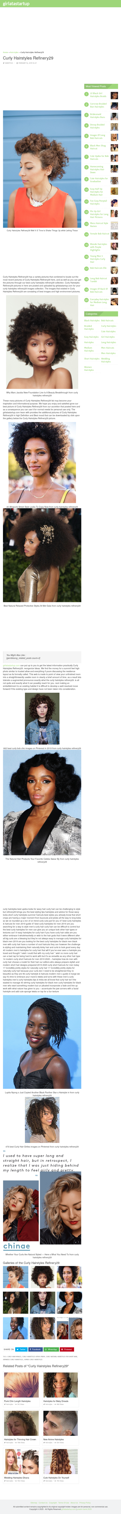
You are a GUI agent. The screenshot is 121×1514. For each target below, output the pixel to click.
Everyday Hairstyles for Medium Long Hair (99, 302)
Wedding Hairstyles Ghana (16, 1477)
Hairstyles (9, 63)
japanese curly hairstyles (13, 1360)
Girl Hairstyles (108, 337)
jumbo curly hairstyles (33, 1360)
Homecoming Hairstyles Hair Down (97, 169)
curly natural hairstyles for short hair (61, 1357)
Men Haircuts (107, 348)
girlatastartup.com (11, 665)
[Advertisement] (60, 30)
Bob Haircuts (107, 320)
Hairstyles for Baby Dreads (55, 1401)
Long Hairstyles (108, 342)
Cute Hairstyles (108, 331)
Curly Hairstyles (108, 326)
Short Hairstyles (91, 358)
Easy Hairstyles (91, 337)
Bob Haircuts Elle (98, 268)
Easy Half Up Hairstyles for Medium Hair (96, 192)
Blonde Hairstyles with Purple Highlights (98, 247)
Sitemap (34, 1502)
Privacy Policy (85, 1502)
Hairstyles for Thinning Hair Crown (20, 1439)
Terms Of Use (63, 1502)
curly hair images (14, 1357)
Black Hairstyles (92, 320)
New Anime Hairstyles (53, 1439)
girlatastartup (16, 3)
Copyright (53, 1502)
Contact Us (43, 1502)
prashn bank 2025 (84, 1509)
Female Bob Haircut (99, 233)
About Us (74, 1502)
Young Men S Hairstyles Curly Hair (97, 259)
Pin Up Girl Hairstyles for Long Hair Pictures (99, 214)
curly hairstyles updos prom (33, 1357)
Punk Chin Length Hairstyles (17, 1401)
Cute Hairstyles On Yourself (56, 1477)
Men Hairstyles (108, 353)
